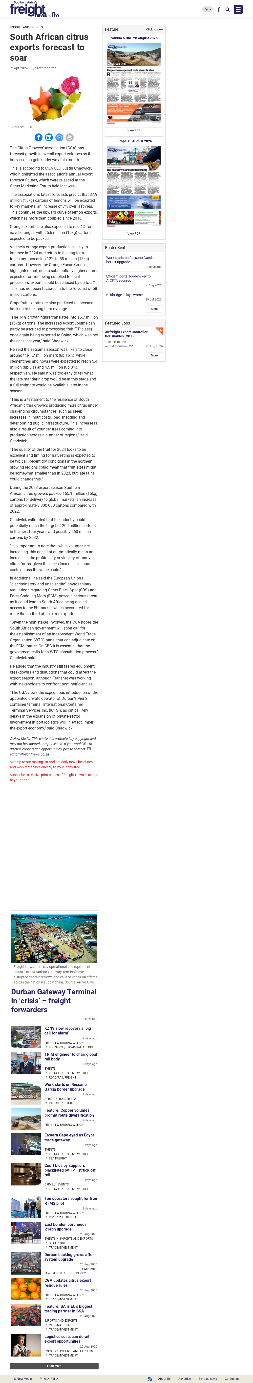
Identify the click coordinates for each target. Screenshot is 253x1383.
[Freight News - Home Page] (38, 9)
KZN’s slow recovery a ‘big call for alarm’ (67, 1030)
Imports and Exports (26, 27)
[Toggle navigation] (238, 9)
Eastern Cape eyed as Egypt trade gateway (69, 1137)
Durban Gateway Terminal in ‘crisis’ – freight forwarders (54, 1000)
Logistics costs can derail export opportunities (66, 1339)
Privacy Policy (49, 1379)
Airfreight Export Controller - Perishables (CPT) (127, 334)
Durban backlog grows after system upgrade (69, 1257)
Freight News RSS (150, 1379)
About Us (164, 1379)
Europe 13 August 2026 (134, 141)
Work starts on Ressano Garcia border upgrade (65, 1087)
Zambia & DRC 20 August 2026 (134, 38)
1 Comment (89, 1269)
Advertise (184, 1379)
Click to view (154, 29)
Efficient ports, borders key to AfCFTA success (128, 278)
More (154, 309)
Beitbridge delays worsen (125, 295)
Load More (54, 1366)
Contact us (232, 1379)
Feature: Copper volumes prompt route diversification (69, 1112)
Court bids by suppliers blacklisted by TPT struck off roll (70, 1170)
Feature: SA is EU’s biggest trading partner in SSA (68, 1308)
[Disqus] (54, 847)
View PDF (133, 130)
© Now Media (23, 1379)
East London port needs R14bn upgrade (65, 1227)
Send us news (208, 1379)
